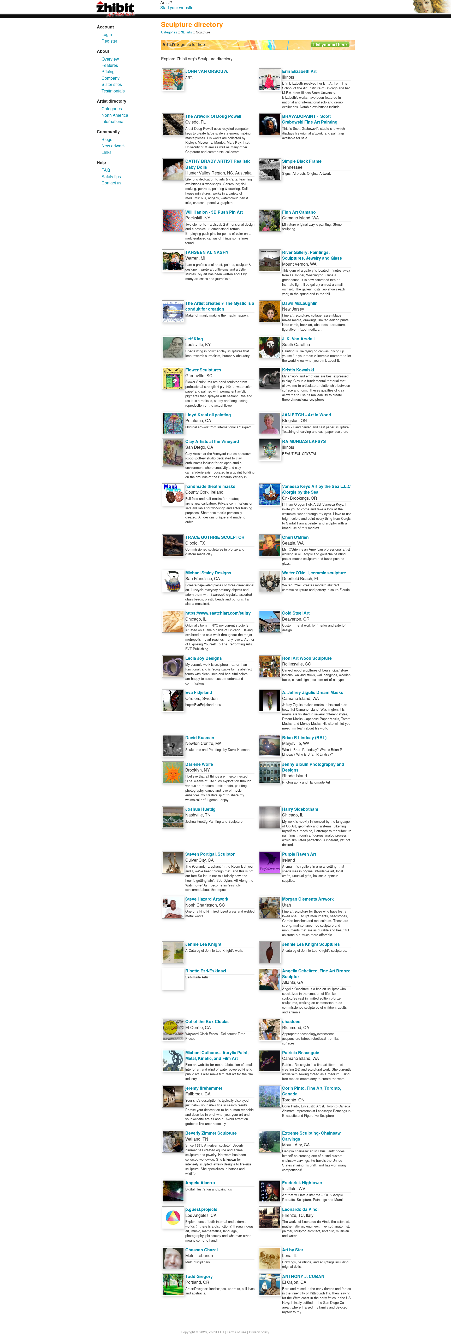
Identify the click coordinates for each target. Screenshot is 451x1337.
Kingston (290, 420)
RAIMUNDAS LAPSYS (304, 441)
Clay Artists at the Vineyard (212, 441)
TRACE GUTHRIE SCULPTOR (215, 537)
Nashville (194, 815)
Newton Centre (199, 743)
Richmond (291, 1027)
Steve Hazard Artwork (206, 899)
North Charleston (201, 905)
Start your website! (177, 7)
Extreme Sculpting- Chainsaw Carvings (311, 1136)
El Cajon (290, 1282)
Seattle (288, 543)
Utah (286, 905)
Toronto (289, 1100)
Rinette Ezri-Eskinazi (205, 971)
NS (230, 173)
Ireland (217, 492)
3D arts (186, 32)
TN (208, 815)
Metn (189, 1255)
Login (107, 34)
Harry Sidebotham (300, 809)
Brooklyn (193, 770)
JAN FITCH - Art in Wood (306, 415)
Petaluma (194, 420)
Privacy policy (259, 1331)
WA (315, 218)
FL (203, 122)
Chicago (193, 619)
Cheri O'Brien (295, 537)
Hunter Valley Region (205, 173)
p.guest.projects (201, 1209)
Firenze (289, 1215)
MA (218, 743)
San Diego (195, 447)
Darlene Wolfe (199, 764)
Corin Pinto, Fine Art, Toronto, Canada (311, 1091)
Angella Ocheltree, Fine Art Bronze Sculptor (316, 973)
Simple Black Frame (302, 161)
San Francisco (198, 578)
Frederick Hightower (302, 1183)
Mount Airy (292, 1145)
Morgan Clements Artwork (308, 899)
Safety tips (111, 176)
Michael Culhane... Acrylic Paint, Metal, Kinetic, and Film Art (216, 1055)
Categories (112, 109)
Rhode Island (294, 776)
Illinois (288, 77)
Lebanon (205, 1255)
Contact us (111, 183)
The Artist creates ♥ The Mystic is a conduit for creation (219, 306)
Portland (193, 1282)
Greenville (194, 375)
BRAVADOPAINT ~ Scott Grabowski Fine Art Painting (309, 119)
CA (208, 420)
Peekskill (193, 218)
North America (115, 115)
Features (110, 65)
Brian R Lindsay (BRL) (304, 737)
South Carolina (296, 344)
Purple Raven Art (299, 854)
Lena (287, 1255)
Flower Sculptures (203, 370)
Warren (192, 258)
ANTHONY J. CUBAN (303, 1276)
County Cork (197, 492)
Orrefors (192, 698)
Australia (243, 173)
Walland (192, 1139)
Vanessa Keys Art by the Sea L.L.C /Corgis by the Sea (316, 489)
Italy (309, 1215)
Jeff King (194, 339)
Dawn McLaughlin (300, 303)
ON (304, 420)
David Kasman (199, 737)
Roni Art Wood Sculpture (307, 658)
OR (314, 498)
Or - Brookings (295, 498)
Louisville (194, 344)
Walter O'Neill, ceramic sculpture (314, 573)
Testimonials (113, 91)
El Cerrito (194, 1027)
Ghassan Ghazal (201, 1250)
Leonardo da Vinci (300, 1209)
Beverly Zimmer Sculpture (211, 1133)
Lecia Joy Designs (203, 658)
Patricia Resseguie (300, 1052)
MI (203, 258)
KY (208, 344)
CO (308, 664)
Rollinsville (292, 664)
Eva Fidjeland (198, 692)
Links (106, 152)
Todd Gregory (199, 1276)
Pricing (108, 71)
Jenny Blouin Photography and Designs (313, 767)
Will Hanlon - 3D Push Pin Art (214, 212)
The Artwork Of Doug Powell (213, 116)
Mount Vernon (295, 264)
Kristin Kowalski (298, 370)
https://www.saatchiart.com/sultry (218, 613)
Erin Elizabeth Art (299, 71)
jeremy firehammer (203, 1088)
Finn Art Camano (299, 212)
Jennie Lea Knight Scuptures (311, 944)
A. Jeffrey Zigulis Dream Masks (312, 692)
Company (111, 78)
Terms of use (236, 1331)
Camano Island (296, 218)
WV (302, 1189)
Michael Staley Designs (208, 573)
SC (209, 375)
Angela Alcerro (200, 1183)
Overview (110, 59)
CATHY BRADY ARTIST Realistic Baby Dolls (218, 164)
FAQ (106, 170)
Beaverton (291, 619)
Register (109, 41)
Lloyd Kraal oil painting (208, 415)
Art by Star (292, 1250)
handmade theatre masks (210, 486)
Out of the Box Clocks (207, 1021)
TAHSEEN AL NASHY (207, 252)
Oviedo (192, 122)
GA (300, 982)
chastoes (291, 1021)
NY (207, 218)
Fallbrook (194, 1094)
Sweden (210, 698)
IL (204, 619)
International (113, 121)
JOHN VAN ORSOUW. (206, 71)
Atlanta (288, 982)
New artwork (113, 146)
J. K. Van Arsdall (298, 339)
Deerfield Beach (297, 578)
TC (301, 1215)
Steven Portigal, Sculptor (210, 854)
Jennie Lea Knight (203, 944)
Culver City (195, 860)
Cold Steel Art (296, 613)
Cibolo (191, 543)
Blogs (107, 139)
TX (202, 543)
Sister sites (112, 84)
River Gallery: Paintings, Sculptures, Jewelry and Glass (312, 255)
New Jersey (293, 309)
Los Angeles (197, 1215)
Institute (289, 1189)
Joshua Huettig (200, 809)
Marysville (291, 743)
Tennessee (292, 167)
